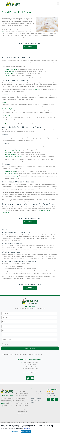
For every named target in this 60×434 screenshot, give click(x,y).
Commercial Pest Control (36, 391)
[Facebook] (48, 399)
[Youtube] (52, 399)
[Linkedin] (56, 399)
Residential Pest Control (36, 394)
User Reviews (52, 395)
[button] (58, 3)
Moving (32, 402)
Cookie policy (27, 428)
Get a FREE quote (30, 47)
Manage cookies (14, 431)
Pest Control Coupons (36, 398)
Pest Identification (35, 396)
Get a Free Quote (30, 348)
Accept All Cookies (25, 431)
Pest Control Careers (35, 400)
